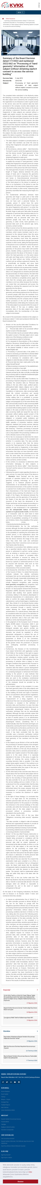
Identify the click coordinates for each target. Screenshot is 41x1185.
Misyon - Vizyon (5, 1099)
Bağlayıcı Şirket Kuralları (8, 1127)
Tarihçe (3, 1096)
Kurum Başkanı (5, 1091)
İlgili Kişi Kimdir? (6, 1155)
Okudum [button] (20, 1181)
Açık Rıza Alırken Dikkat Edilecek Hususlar (13, 1146)
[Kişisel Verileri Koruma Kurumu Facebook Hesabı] (3, 1082)
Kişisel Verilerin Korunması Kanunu (11, 1119)
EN (39, 5)
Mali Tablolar (4, 1107)
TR (39, 3)
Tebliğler (3, 1124)
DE (39, 7)
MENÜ (20, 12)
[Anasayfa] (12, 5)
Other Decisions (10, 18)
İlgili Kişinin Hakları (6, 1157)
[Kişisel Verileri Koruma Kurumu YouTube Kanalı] (15, 1082)
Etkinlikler (6, 1031)
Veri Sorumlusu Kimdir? (8, 1138)
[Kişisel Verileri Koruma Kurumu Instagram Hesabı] (11, 1082)
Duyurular (6, 990)
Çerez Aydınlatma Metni (8, 1110)
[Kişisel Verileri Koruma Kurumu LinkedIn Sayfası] (19, 1082)
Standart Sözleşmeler (7, 1129)
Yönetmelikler (5, 1121)
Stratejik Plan (5, 1102)
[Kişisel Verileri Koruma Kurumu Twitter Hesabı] (7, 1082)
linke (30, 1172)
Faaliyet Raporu (5, 1105)
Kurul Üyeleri (4, 1094)
